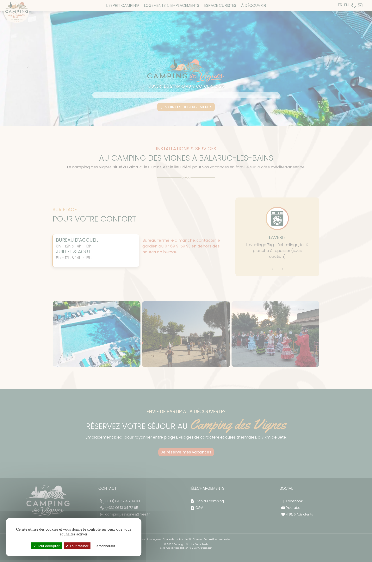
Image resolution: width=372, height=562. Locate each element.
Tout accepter (48, 546)
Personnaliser (105, 546)
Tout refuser (79, 546)
